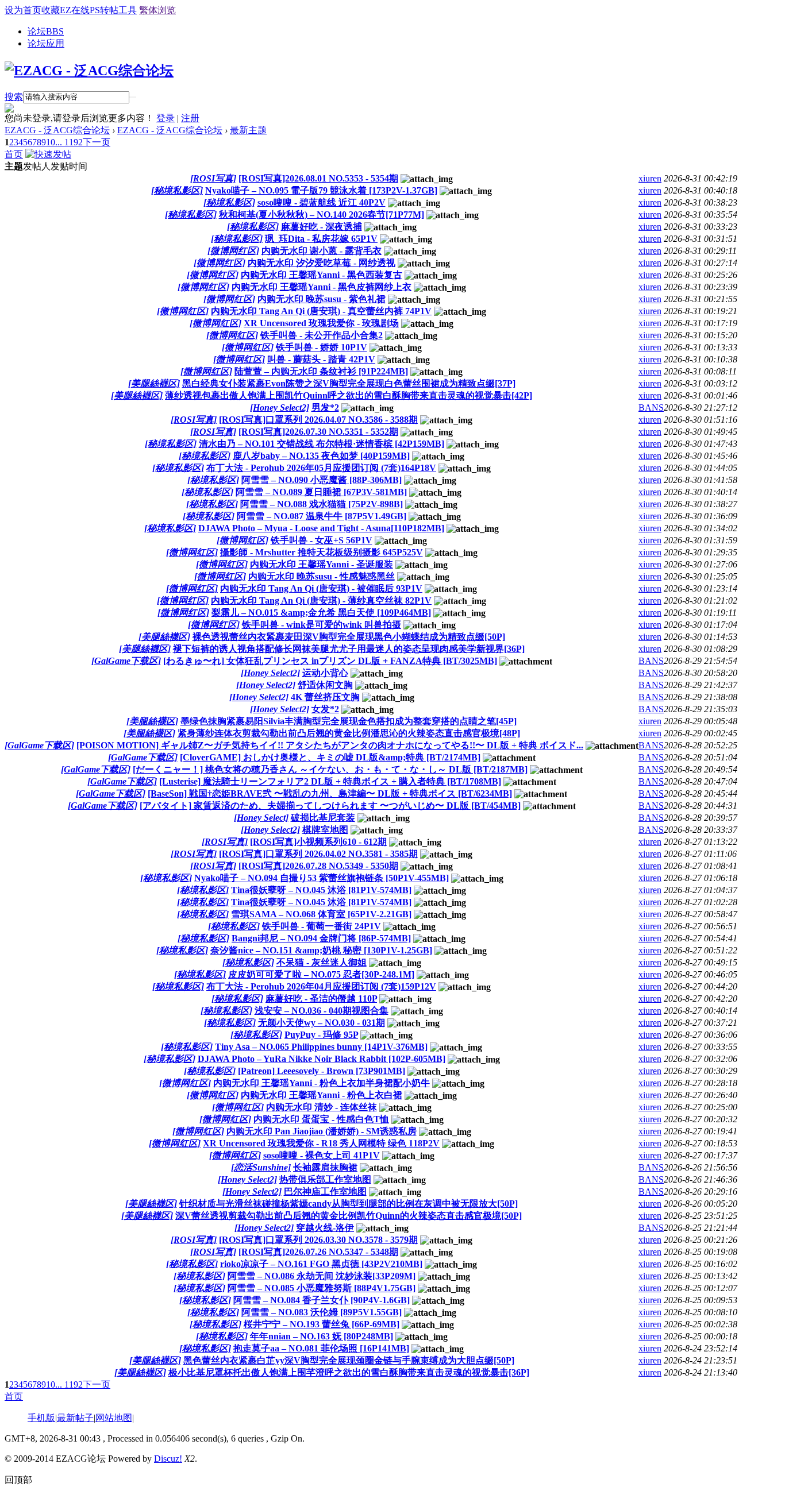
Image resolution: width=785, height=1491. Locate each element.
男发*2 (325, 407)
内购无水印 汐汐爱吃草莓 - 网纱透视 (321, 263)
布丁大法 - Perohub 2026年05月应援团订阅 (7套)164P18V (321, 468)
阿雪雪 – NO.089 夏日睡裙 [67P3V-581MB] (321, 492)
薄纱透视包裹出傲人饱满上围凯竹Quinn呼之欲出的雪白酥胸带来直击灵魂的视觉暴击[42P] (348, 395)
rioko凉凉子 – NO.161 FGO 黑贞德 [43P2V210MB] (321, 1264)
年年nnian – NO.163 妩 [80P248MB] (321, 1336)
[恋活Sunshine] (261, 1167)
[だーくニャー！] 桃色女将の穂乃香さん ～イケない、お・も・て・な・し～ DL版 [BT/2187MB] (330, 769)
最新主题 (248, 130)
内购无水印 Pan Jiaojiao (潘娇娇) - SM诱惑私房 (321, 1131)
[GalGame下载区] (126, 661)
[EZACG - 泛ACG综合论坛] (89, 70)
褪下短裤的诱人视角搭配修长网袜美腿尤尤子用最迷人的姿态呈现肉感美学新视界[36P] (349, 649)
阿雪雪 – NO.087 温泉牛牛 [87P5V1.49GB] (321, 516)
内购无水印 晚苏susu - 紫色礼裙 (321, 299)
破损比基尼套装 (323, 817)
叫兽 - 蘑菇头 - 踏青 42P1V (321, 359)
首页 (14, 154)
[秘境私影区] (177, 190)
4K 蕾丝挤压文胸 (325, 697)
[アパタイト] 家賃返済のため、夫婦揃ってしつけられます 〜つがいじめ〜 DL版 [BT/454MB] (330, 805)
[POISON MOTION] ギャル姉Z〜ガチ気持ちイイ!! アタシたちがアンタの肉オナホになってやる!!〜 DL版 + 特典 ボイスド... (329, 745)
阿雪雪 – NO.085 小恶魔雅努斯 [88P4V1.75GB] (321, 1288)
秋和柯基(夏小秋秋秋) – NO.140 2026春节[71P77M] (321, 214)
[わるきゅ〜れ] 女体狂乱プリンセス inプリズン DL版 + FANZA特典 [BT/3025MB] (330, 661)
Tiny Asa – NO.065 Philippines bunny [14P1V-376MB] (321, 1047)
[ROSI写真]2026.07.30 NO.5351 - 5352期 (318, 432)
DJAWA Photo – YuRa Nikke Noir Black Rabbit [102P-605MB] (321, 1059)
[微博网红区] (233, 251)
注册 (190, 118)
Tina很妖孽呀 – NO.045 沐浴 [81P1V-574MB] (321, 890)
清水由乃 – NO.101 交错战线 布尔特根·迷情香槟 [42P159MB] (321, 444)
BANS (651, 407)
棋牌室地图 (325, 830)
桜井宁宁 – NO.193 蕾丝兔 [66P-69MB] (321, 1324)
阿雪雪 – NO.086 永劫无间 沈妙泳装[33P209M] (321, 1276)
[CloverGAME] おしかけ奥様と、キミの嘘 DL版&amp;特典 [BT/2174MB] (330, 757)
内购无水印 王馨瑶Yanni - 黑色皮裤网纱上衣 (321, 287)
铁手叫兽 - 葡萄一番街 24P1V (321, 926)
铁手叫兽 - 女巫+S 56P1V (321, 540)
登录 (165, 118)
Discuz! (168, 1458)
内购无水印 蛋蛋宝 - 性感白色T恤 (321, 1119)
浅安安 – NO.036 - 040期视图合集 (321, 1010)
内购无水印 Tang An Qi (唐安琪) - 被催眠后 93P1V (321, 588)
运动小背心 (325, 673)
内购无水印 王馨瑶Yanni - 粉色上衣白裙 (321, 1095)
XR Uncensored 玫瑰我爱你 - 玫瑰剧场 (321, 323)
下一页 (96, 142)
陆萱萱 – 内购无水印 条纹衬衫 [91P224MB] (321, 371)
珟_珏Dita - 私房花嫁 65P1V (321, 239)
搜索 (14, 97)
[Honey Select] (261, 817)
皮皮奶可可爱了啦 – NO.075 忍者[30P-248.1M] (321, 974)
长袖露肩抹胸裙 (325, 1167)
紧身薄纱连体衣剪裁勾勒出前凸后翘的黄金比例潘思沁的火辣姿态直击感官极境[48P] (349, 733)
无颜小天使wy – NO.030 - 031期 (321, 1023)
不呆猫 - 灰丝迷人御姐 (321, 962)
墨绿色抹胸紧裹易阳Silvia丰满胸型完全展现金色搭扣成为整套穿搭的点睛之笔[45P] (348, 721)
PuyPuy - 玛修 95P (321, 1035)
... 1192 (69, 142)
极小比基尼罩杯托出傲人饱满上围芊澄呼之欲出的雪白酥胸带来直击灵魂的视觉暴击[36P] (348, 1372)
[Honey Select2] (279, 407)
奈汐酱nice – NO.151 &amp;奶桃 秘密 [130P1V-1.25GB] (321, 950)
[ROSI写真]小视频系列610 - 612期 (318, 842)
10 (50, 142)
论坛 (46, 31)
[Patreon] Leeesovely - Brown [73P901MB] (321, 1071)
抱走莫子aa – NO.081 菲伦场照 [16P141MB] (321, 1348)
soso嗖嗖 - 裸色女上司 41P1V (321, 1155)
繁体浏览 (157, 10)
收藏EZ (56, 10)
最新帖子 (75, 1418)
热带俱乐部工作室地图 (325, 1179)
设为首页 (23, 10)
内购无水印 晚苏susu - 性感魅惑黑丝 (321, 576)
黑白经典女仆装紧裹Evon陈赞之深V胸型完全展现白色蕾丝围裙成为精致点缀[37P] (348, 383)
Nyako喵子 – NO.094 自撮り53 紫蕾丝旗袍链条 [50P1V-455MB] (321, 878)
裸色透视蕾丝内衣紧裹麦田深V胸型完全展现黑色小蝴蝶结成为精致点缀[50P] (349, 637)
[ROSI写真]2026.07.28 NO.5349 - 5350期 (318, 866)
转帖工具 (118, 10)
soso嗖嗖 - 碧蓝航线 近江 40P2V (321, 202)
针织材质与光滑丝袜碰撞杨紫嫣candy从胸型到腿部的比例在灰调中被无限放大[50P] (348, 1203)
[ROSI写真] (213, 178)
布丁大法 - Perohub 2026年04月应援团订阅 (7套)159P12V (321, 986)
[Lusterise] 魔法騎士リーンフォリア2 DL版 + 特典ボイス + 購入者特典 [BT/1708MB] (330, 781)
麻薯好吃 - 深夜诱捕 (321, 226)
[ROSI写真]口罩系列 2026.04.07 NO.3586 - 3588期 (318, 419)
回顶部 (18, 1480)
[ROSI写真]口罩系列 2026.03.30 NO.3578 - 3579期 (318, 1240)
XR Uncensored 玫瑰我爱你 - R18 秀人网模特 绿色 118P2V (321, 1143)
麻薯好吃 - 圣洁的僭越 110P (321, 998)
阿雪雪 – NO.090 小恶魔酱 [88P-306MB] (321, 480)
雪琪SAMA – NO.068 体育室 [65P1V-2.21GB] (321, 914)
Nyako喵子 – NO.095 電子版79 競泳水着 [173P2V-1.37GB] (321, 190)
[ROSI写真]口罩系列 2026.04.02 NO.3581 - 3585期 (318, 854)
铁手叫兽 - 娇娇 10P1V (321, 347)
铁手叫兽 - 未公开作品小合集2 (321, 335)
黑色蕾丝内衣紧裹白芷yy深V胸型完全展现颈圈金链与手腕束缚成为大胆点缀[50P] (348, 1360)
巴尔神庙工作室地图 (325, 1191)
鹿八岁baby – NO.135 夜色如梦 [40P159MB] (321, 456)
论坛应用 (46, 43)
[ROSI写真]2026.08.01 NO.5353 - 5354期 (318, 178)
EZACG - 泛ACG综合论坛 (57, 130)
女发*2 (325, 709)
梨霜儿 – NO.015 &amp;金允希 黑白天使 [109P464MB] (321, 612)
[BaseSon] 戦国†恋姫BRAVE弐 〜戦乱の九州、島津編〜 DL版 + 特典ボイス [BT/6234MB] (330, 793)
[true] (132, 97)
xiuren (649, 178)
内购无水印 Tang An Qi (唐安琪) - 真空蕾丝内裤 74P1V (321, 311)
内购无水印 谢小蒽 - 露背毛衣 (321, 251)
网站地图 (113, 1418)
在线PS (85, 10)
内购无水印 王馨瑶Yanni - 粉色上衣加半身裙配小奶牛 (321, 1083)
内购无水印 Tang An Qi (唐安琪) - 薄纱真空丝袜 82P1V (321, 600)
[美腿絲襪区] (154, 383)
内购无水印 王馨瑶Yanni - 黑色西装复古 (321, 275)
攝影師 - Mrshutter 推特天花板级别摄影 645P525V (321, 552)
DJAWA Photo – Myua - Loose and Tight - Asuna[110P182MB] (321, 528)
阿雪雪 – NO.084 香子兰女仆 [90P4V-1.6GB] (321, 1300)
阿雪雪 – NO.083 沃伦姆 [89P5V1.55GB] (321, 1312)
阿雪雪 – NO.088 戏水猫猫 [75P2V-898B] (321, 504)
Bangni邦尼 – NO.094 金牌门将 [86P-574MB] (321, 938)
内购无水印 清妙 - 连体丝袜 (321, 1107)
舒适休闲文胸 (325, 685)
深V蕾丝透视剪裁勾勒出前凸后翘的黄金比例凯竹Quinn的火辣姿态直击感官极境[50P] (348, 1215)
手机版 (41, 1418)
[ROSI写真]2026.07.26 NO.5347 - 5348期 (318, 1252)
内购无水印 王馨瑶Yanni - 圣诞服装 (321, 564)
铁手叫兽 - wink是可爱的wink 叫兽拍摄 (321, 624)
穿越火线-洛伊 (325, 1228)
